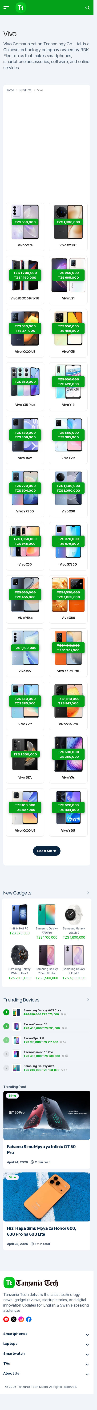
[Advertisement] (48, 147)
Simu (12, 1096)
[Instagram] (21, 1319)
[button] (6, 7)
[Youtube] (6, 1319)
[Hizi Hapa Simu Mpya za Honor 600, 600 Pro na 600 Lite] (46, 1197)
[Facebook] (28, 1319)
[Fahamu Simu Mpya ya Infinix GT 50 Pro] (46, 1115)
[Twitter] (13, 1319)
